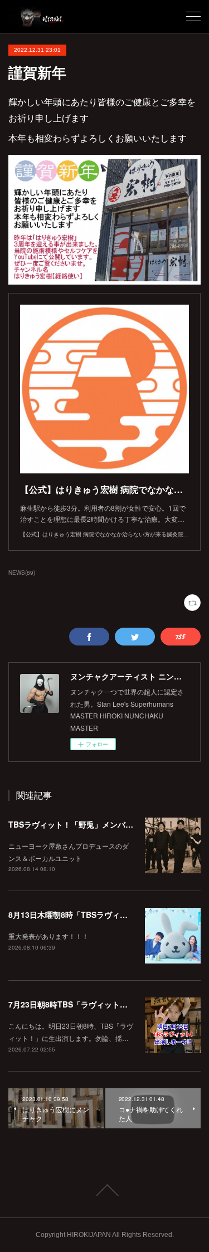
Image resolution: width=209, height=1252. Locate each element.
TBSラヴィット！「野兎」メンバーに (74, 824)
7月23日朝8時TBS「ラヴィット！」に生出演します (99, 1004)
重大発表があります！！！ (48, 936)
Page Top (104, 1190)
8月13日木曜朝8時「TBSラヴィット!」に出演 (88, 914)
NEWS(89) (21, 572)
